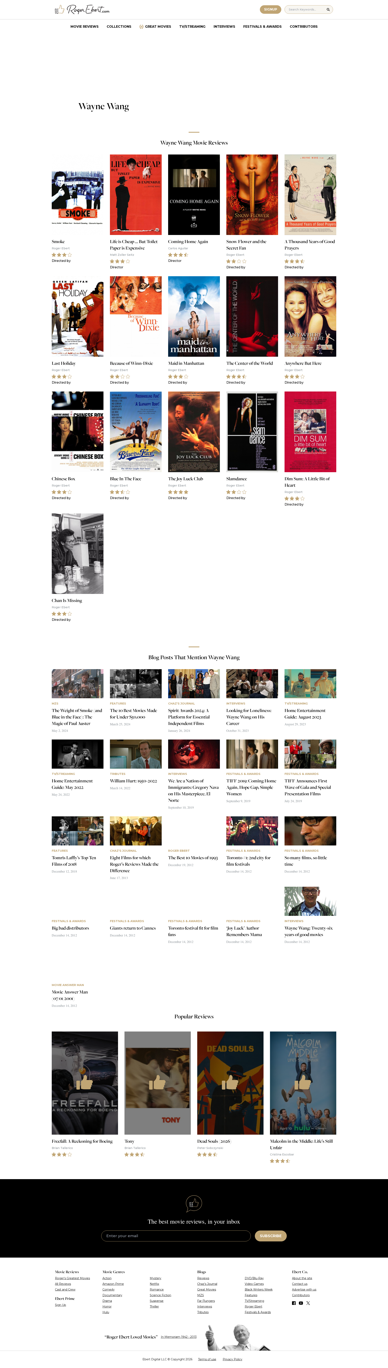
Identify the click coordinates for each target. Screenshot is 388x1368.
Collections (119, 27)
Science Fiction (160, 1295)
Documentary (112, 1295)
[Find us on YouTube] (301, 1303)
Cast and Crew (65, 1289)
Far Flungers (206, 1301)
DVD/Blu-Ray (254, 1278)
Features (251, 1295)
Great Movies (158, 27)
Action (107, 1278)
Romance (157, 1289)
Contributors (304, 27)
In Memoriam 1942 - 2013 (179, 1337)
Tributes (203, 1312)
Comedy (108, 1289)
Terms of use (207, 1359)
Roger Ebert (253, 1306)
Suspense (156, 1301)
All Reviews (63, 1284)
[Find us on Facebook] (294, 1303)
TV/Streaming (192, 27)
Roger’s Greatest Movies (72, 1278)
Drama (107, 1301)
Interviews (224, 27)
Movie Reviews (85, 27)
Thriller (154, 1306)
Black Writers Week (259, 1289)
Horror (107, 1306)
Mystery (155, 1278)
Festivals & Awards (262, 27)
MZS (200, 1295)
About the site (302, 1278)
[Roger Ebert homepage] (82, 9)
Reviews (203, 1278)
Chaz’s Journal (207, 1284)
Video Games (254, 1284)
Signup (270, 9)
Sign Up (60, 1305)
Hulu (105, 1312)
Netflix (154, 1284)
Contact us (299, 1284)
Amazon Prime (113, 1284)
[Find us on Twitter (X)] (308, 1303)
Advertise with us (304, 1289)
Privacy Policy (232, 1359)
